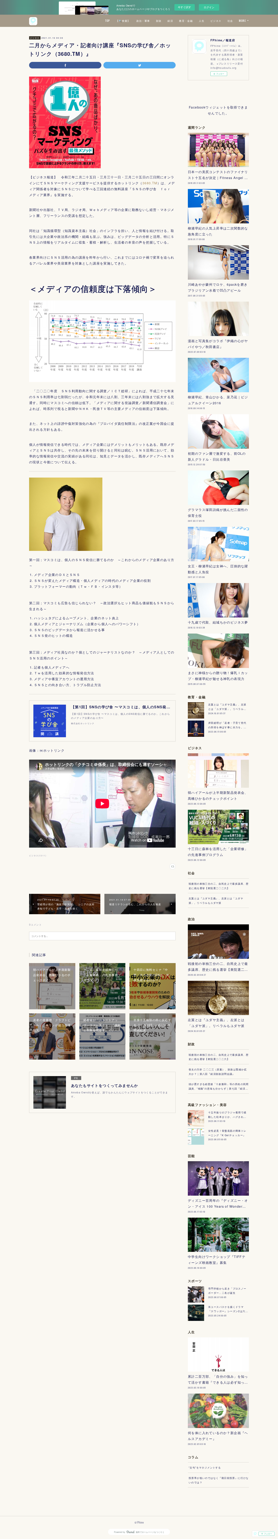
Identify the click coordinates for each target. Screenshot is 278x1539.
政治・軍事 (143, 20)
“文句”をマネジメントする (205, 1467)
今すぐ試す (184, 7)
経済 (170, 20)
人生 (201, 20)
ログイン (209, 7)
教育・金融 (186, 20)
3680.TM (149, 183)
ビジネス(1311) (37, 855)
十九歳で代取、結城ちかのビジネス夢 (218, 622)
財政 (159, 20)
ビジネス (215, 20)
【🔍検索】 (123, 20)
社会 (230, 20)
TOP (107, 20)
